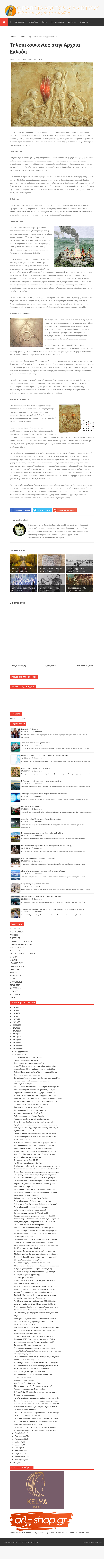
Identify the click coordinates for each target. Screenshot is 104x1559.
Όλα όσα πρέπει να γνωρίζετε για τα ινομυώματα (33, 1321)
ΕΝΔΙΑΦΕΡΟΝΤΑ (17, 947)
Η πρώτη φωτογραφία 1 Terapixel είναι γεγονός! (33, 1269)
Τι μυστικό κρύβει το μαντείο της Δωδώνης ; (31, 1119)
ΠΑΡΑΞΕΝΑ (14, 969)
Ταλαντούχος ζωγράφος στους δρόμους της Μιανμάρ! (35, 1204)
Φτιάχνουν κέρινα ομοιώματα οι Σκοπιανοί (35, 884)
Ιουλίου (18, 1442)
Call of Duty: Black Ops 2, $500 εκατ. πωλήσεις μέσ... (35, 1178)
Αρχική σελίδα (50, 666)
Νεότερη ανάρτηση (18, 666)
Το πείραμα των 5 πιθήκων (25, 1410)
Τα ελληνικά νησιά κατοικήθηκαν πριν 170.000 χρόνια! (35, 1301)
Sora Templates (96, 1542)
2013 (15, 1045)
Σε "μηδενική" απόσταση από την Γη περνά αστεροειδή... (37, 1078)
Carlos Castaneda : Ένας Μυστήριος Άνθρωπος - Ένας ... (37, 1307)
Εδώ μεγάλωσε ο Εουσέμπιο (30, 806)
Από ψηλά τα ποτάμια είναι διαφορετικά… (30, 1298)
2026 (15, 1007)
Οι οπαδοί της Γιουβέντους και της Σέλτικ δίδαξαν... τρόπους (41, 819)
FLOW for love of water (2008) (26, 1360)
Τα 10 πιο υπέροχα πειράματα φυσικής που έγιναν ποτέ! (36, 1313)
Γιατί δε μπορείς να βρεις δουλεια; (27, 1248)
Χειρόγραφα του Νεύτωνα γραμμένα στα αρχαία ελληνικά (36, 1245)
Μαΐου (17, 1448)
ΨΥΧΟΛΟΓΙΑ (15, 994)
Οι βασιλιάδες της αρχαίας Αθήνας (27, 1157)
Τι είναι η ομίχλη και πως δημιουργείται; (29, 1389)
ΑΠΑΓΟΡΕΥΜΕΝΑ (17, 932)
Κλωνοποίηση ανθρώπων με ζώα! (27, 1333)
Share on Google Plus (67, 510)
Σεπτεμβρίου (20, 1436)
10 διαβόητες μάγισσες (23, 1354)
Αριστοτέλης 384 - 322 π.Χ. (25, 1131)
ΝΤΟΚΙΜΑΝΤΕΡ (16, 963)
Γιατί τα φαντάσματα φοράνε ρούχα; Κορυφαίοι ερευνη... (36, 1233)
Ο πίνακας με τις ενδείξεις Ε (25, 1380)
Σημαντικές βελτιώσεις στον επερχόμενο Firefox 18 (34, 1093)
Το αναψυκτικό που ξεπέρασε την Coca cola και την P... (36, 1181)
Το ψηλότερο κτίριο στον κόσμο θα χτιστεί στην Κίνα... (35, 1175)
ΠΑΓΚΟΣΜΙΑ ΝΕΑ (17, 966)
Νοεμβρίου (19, 1054)
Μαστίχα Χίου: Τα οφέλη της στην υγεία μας (36, 768)
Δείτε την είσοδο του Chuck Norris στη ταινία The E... (35, 1304)
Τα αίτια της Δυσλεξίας (23, 1377)
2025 (15, 1010)
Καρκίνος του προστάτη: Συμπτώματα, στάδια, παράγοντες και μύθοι (44, 755)
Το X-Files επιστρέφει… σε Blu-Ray (28, 1163)
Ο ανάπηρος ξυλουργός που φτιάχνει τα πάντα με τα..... (36, 1189)
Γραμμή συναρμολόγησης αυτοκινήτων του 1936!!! (34, 1216)
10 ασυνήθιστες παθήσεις (24, 1236)
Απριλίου (18, 1451)
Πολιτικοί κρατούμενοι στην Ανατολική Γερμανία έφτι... (35, 1272)
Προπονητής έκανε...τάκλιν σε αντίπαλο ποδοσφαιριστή (36, 1363)
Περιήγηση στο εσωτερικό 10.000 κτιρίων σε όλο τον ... (36, 1151)
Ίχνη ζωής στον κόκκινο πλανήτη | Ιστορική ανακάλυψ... (36, 1125)
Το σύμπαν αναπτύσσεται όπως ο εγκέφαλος (32, 1104)
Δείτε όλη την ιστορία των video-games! (30, 1210)
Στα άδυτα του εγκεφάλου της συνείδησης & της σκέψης (36, 1413)
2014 (15, 1043)
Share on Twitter (44, 510)
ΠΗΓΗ (12, 504)
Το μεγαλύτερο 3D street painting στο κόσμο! (32, 1207)
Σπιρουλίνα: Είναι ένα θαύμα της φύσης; (30, 1345)
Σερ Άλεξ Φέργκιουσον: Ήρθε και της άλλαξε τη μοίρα (35, 1295)
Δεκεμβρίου (19, 1051)
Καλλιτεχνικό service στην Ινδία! (26, 1195)
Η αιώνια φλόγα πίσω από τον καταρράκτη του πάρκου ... (37, 1095)
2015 (15, 1040)
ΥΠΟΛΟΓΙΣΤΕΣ (16, 982)
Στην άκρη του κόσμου (23, 1084)
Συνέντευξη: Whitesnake (29, 729)
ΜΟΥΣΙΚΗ (14, 960)
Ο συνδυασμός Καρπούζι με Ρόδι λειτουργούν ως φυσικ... (37, 1219)
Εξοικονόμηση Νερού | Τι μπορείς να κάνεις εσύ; (33, 1386)
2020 (15, 1025)
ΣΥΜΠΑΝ (13, 972)
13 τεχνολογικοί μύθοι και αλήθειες (27, 1260)
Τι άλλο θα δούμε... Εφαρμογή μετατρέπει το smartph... (36, 1427)
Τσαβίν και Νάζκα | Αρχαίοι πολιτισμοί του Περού (33, 1242)
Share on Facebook (22, 510)
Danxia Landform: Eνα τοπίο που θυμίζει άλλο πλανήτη (36, 1366)
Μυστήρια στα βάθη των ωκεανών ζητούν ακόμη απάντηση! (38, 1098)
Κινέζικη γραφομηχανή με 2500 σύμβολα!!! (31, 1213)
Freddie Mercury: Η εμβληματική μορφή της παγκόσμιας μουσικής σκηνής (46, 846)
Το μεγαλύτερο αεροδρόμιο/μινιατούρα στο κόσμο (34, 1201)
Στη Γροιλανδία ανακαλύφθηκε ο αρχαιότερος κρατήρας (36, 1401)
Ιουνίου (18, 1445)
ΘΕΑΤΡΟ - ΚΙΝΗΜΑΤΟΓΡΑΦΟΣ (22, 954)
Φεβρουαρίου (20, 1457)
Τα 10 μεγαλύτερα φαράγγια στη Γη (28, 1057)
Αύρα (16, 1316)
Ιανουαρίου (19, 1460)
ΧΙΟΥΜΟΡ (14, 991)
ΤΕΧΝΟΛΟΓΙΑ (15, 976)
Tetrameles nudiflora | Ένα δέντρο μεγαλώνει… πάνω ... (36, 1239)
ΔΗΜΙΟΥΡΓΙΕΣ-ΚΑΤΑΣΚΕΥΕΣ (22, 941)
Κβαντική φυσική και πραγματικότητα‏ (29, 1107)
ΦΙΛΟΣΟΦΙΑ (15, 985)
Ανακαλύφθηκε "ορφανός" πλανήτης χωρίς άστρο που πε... (37, 1351)
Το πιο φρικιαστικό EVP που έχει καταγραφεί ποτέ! (34, 1336)
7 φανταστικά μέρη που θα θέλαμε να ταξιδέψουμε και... (36, 1230)
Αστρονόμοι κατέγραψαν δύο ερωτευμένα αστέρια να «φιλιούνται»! (44, 794)
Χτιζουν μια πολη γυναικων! (25, 1395)
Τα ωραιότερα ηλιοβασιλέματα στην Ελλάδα (31, 1081)
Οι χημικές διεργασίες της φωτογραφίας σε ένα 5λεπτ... (36, 1251)
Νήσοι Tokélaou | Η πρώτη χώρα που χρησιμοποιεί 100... (37, 1257)
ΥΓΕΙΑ (12, 979)
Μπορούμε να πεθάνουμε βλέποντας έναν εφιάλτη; (34, 1228)
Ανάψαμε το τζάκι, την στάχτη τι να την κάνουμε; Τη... (35, 1289)
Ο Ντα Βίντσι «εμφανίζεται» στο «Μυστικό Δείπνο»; (38, 858)
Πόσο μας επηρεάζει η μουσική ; (27, 1275)
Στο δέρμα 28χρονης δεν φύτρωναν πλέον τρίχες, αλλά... (36, 1418)
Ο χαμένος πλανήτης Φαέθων (26, 1283)
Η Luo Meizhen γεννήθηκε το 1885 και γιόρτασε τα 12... (36, 1421)
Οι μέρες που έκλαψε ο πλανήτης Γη (28, 1113)
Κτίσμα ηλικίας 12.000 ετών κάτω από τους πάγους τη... (36, 1392)
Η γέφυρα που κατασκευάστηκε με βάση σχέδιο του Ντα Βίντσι (42, 833)
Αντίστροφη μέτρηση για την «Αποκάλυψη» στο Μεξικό (36, 1128)
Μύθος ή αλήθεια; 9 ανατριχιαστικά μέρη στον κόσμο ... (36, 1254)
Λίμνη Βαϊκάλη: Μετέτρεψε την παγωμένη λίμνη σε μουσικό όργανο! (44, 871)
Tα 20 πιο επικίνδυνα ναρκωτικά (27, 1415)
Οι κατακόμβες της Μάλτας (25, 1324)
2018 (15, 1031)
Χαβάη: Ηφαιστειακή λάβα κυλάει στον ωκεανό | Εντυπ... (36, 1072)
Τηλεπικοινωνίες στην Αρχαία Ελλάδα (29, 1116)
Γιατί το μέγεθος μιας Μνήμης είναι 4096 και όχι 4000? (35, 1101)
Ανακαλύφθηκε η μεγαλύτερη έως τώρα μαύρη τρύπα (35, 1066)
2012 (15, 1049)
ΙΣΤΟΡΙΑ (39, 59)
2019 (15, 1028)
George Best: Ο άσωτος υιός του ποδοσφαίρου (33, 1292)
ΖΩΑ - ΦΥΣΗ (15, 951)
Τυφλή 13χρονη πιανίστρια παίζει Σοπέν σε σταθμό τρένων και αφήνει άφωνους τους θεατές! (52, 909)
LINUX (12, 998)
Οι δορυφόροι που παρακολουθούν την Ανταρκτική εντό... (37, 1087)
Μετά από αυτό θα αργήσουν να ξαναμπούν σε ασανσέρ (36, 1266)
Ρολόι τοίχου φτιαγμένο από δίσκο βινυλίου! (31, 1198)
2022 (15, 1019)
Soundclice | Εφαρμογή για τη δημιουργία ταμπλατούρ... (36, 1172)
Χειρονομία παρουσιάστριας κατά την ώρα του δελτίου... (36, 1192)
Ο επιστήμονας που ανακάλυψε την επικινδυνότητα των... (37, 1327)
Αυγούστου (19, 1439)
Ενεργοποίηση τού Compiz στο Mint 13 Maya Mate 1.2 (36, 1222)
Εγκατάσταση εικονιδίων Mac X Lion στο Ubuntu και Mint (36, 1169)
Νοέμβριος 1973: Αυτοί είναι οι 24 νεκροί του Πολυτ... (35, 1339)
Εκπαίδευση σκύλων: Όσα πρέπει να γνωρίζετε (33, 1148)
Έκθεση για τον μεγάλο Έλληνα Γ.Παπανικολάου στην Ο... (37, 1404)
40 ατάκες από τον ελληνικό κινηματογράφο (31, 1369)
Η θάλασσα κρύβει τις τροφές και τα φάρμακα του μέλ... (36, 1142)
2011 (15, 1462)
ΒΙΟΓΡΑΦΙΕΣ (15, 938)
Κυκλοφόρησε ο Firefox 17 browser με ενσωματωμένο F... (37, 1166)
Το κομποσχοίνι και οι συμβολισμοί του (29, 1225)
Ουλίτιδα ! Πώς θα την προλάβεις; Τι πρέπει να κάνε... (35, 1154)
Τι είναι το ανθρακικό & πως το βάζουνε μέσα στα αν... (35, 1136)
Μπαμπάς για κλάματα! (23, 1186)
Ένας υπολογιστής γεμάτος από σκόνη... (30, 1371)
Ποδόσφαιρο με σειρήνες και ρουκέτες (29, 1063)
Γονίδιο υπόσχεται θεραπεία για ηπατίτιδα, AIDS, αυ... (35, 1090)
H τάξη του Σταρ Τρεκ (22, 1139)
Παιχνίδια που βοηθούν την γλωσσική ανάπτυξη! (33, 1122)
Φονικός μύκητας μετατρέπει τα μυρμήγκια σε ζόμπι (34, 1348)
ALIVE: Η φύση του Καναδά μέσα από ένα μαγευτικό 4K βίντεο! (42, 896)
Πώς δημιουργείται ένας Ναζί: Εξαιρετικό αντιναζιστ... (35, 1145)
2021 (15, 1022)
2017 (15, 1034)
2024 (15, 1013)
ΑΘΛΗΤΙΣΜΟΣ (16, 929)
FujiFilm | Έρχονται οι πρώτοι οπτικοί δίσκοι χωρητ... (35, 1184)
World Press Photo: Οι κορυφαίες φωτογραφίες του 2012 (36, 1407)
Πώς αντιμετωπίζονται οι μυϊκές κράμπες (30, 1110)
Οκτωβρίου (19, 1433)
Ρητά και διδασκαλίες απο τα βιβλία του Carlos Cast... (35, 1330)
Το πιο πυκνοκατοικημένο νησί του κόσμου (35, 743)
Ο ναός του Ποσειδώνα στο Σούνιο (28, 1383)
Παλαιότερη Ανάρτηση (84, 666)
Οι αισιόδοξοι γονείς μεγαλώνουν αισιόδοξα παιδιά (34, 1342)
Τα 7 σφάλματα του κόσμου (25, 1277)
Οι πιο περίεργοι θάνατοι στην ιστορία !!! (30, 1310)
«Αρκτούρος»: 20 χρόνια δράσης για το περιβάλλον (34, 1069)
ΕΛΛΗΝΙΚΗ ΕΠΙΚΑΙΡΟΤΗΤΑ (21, 944)
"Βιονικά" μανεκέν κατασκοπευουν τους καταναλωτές (35, 1134)
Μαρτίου (18, 1454)
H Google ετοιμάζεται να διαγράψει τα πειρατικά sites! (35, 1430)
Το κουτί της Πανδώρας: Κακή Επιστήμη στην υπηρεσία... (37, 1357)
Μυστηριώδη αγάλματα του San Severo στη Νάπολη (35, 1319)
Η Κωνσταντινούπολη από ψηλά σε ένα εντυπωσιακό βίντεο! (41, 781)
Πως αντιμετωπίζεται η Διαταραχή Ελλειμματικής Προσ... (36, 1374)
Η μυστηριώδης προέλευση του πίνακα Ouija (32, 1263)
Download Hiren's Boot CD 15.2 (27, 1160)
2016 (15, 1037)
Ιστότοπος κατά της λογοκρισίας (27, 1075)
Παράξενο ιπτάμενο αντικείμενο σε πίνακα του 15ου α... (36, 1286)
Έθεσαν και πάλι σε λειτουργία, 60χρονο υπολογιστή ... (36, 1280)
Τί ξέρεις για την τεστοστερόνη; (26, 1060)
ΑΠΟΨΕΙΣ (14, 935)
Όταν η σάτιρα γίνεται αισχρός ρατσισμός (30, 1424)
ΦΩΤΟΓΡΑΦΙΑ (15, 988)
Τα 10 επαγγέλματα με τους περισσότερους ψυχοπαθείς (36, 1398)
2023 (15, 1016)
